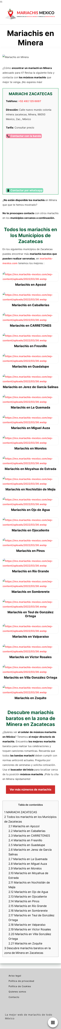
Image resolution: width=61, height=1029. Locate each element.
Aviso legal (15, 975)
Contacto (14, 997)
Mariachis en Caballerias (26, 831)
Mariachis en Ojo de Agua (28, 891)
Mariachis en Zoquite (25, 943)
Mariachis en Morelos (25, 868)
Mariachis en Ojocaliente (27, 896)
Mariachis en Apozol (23, 826)
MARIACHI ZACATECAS (20, 812)
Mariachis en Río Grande (27, 906)
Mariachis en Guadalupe (26, 845)
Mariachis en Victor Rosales (29, 929)
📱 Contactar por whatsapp (25, 190)
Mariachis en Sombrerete (28, 910)
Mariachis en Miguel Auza (27, 863)
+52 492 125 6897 (29, 101)
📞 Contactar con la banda (24, 136)
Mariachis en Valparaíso (27, 924)
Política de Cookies (20, 986)
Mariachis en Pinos (23, 901)
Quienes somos (17, 991)
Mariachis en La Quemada (27, 859)
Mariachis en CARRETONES (29, 835)
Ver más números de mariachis (30, 789)
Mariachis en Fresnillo (25, 840)
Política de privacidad (21, 981)
